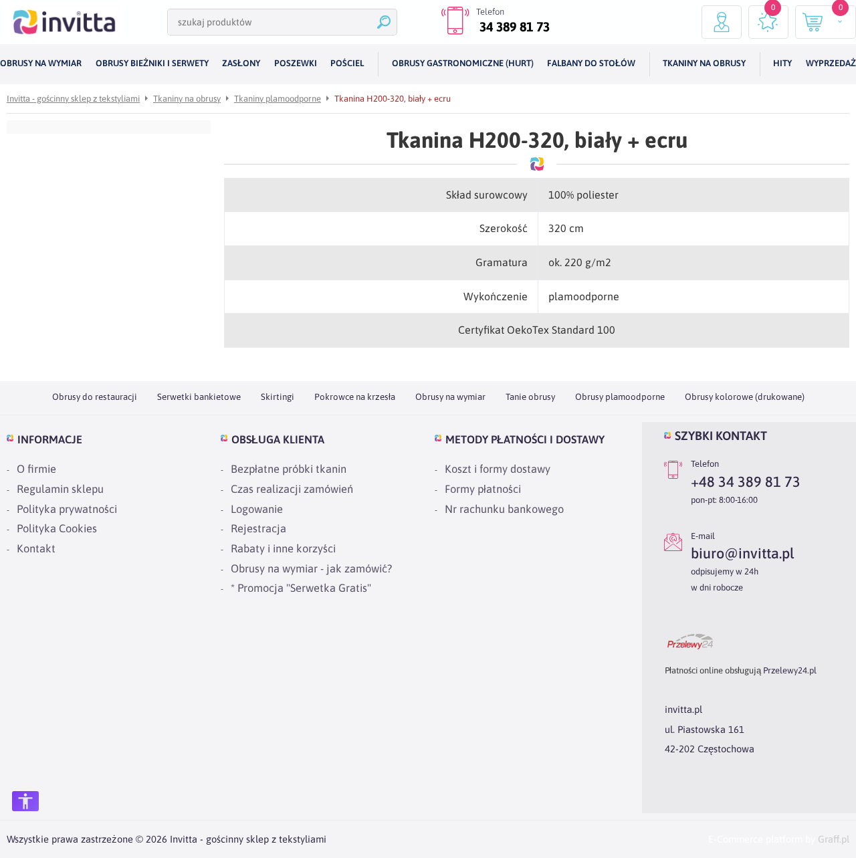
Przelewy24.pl (790, 670)
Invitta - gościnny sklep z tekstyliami (73, 99)
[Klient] (722, 22)
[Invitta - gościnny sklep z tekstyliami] (64, 22)
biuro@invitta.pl (742, 553)
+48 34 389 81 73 (745, 481)
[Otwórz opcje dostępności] (25, 801)
